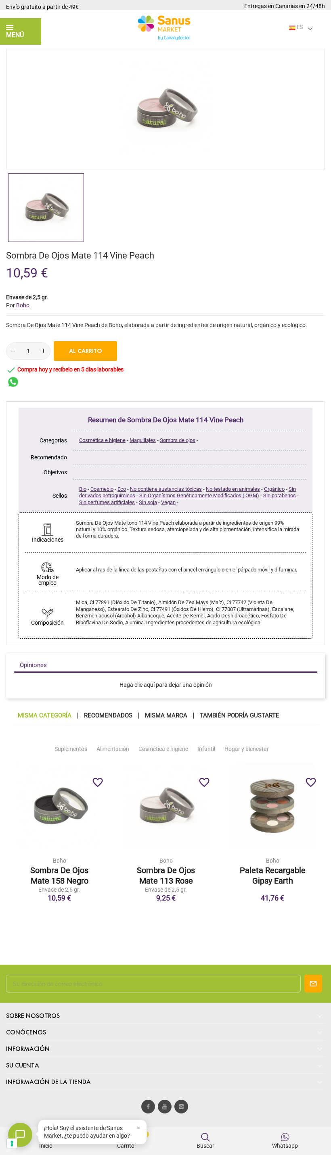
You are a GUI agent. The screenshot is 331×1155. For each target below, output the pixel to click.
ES (299, 27)
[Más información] (76, 857)
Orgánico (274, 489)
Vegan (168, 502)
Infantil (206, 749)
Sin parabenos (279, 495)
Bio (82, 489)
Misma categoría (44, 716)
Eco (121, 489)
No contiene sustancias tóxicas (166, 489)
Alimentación (112, 749)
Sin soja (148, 502)
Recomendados (108, 716)
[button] (92, 1132)
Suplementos (70, 749)
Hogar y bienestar (246, 749)
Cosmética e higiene (102, 440)
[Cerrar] (138, 1128)
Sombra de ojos (177, 440)
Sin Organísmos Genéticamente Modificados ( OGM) (199, 495)
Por (17, 305)
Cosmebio (101, 489)
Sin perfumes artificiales (107, 502)
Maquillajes (143, 440)
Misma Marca (166, 716)
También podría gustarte (239, 716)
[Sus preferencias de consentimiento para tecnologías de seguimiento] (12, 1143)
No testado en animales (233, 489)
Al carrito (85, 350)
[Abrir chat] (20, 1135)
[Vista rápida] (59, 857)
